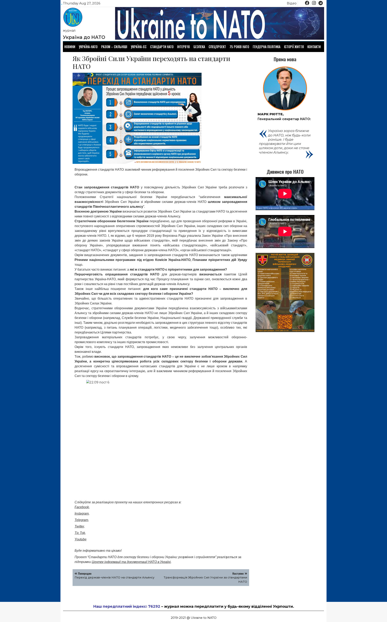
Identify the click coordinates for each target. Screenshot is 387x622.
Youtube (80, 539)
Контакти (314, 46)
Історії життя (294, 46)
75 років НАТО (239, 46)
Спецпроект (217, 46)
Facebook (82, 507)
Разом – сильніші (114, 46)
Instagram (82, 513)
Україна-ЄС (139, 46)
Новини (69, 46)
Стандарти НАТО (162, 46)
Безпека (199, 46)
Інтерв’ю (183, 46)
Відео (291, 3)
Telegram (81, 520)
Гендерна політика (266, 46)
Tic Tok (80, 533)
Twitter (79, 526)
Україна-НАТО (88, 46)
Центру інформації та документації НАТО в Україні (131, 562)
